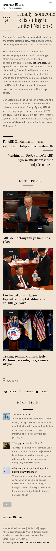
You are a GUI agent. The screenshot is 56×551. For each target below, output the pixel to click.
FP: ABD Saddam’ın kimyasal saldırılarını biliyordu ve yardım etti (28, 143)
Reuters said (39, 62)
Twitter (12, 391)
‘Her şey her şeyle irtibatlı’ (27, 443)
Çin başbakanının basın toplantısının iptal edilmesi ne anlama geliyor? (24, 299)
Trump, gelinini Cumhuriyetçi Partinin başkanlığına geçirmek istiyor (25, 360)
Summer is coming (22, 414)
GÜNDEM (10, 194)
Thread (43, 391)
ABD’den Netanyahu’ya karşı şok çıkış (26, 240)
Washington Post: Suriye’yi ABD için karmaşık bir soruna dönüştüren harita (30, 160)
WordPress (18, 542)
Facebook (28, 391)
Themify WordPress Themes (37, 542)
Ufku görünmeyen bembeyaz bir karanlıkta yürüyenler (30, 470)
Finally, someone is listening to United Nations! (36, 19)
